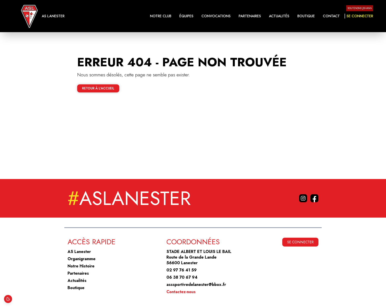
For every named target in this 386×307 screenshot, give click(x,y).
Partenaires (250, 16)
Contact (331, 16)
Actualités (279, 16)
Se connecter (360, 16)
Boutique (306, 16)
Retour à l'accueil (98, 88)
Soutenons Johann (360, 8)
